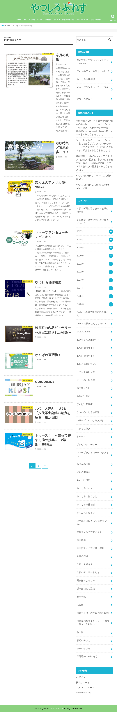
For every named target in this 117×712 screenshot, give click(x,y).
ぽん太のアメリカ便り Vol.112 (93, 71)
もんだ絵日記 (83, 480)
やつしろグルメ (85, 99)
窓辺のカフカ (83, 640)
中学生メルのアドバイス (89, 532)
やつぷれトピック (86, 512)
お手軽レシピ (83, 388)
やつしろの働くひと (87, 496)
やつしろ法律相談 (86, 79)
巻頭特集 (81, 596)
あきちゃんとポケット (88, 340)
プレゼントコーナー (87, 444)
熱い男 (80, 632)
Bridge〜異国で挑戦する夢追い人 (92, 314)
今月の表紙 (82, 556)
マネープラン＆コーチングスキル (93, 89)
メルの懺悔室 (83, 472)
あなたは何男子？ (86, 356)
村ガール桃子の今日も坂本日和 (93, 613)
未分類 (80, 605)
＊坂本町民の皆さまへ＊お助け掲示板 (93, 210)
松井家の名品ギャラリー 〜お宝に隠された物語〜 (93, 622)
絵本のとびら (83, 648)
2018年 (80, 239)
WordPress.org (83, 692)
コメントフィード (85, 687)
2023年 (80, 280)
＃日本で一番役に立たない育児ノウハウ (93, 222)
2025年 (80, 296)
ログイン (80, 677)
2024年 (80, 288)
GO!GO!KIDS (83, 331)
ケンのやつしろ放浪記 (88, 412)
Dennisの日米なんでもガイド (91, 323)
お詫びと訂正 (83, 396)
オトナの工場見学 (86, 380)
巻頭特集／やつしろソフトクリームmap (93, 61)
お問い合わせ (95, 19)
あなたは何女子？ (86, 348)
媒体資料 (48, 19)
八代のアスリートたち (88, 572)
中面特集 (81, 540)
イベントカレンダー (87, 372)
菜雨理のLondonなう (87, 656)
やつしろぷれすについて (33, 19)
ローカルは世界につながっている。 (93, 522)
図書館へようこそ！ (87, 580)
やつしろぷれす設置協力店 (64, 19)
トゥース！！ (83, 436)
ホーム (18, 19)
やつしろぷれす (57, 708)
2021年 (80, 264)
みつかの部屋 (83, 464)
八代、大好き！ (85, 564)
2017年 (80, 231)
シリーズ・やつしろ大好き (90, 420)
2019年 (80, 247)
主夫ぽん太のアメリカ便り (90, 548)
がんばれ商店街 (85, 404)
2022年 (80, 271)
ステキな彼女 (83, 428)
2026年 (80, 304)
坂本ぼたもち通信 (86, 588)
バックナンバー (82, 19)
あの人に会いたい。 (87, 364)
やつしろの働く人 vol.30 (88, 175)
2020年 (80, 255)
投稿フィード (83, 682)
